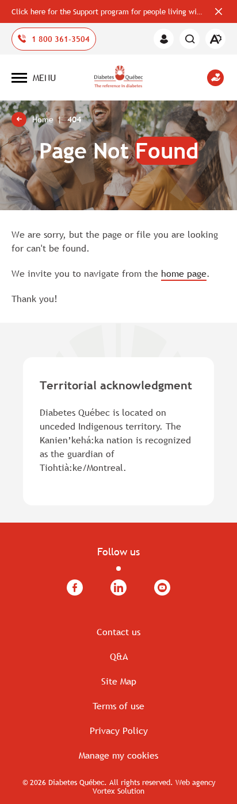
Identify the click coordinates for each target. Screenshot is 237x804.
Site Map (118, 681)
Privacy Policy (119, 730)
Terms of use (118, 705)
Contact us (118, 631)
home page (184, 273)
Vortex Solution (118, 791)
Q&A (119, 656)
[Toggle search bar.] (189, 39)
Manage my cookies (118, 755)
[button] (34, 77)
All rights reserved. (141, 782)
